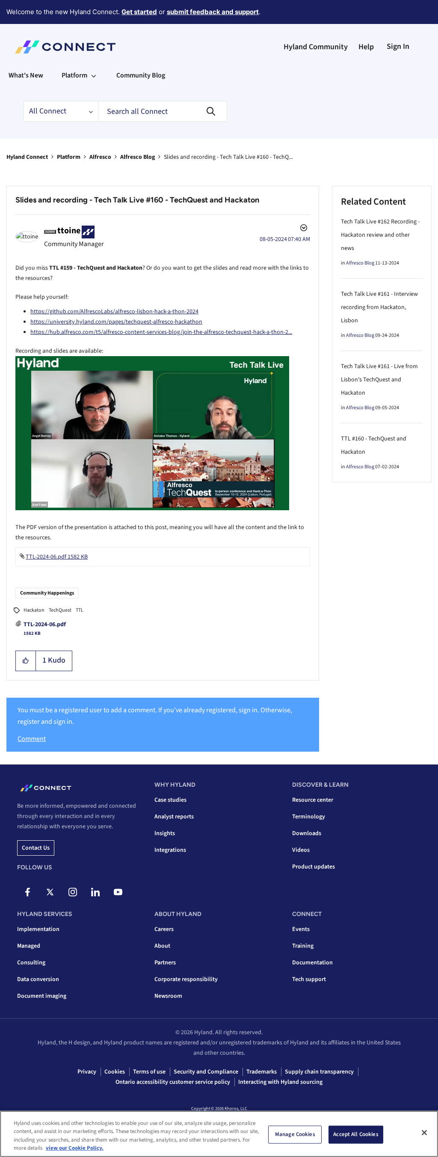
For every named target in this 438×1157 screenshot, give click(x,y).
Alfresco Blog (137, 157)
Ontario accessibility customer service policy (172, 1082)
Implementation (38, 929)
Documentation (312, 962)
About (162, 946)
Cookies (114, 1072)
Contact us (36, 848)
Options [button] (303, 229)
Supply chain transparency (319, 1072)
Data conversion (38, 979)
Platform (68, 157)
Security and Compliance (206, 1072)
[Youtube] (118, 892)
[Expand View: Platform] (93, 75)
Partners (165, 962)
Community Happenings (47, 593)
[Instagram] (72, 892)
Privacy (86, 1072)
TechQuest (60, 610)
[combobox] (162, 111)
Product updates (313, 867)
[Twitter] (50, 892)
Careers (164, 929)
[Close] (424, 1132)
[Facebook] (27, 892)
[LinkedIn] (95, 892)
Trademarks (261, 1072)
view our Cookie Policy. (75, 1148)
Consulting (31, 962)
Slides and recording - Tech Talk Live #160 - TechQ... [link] (228, 157)
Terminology (308, 816)
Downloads (306, 833)
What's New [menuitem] (26, 75)
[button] (26, 661)
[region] (219, 1134)
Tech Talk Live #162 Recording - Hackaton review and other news (380, 235)
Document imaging (41, 996)
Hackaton (34, 610)
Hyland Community (316, 47)
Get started (139, 12)
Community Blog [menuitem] (140, 75)
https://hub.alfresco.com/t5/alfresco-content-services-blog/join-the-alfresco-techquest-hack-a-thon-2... (161, 332)
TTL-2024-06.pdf (45, 624)
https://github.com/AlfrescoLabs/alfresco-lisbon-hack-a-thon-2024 (114, 311)
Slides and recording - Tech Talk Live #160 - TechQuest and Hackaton (137, 200)
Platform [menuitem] (74, 75)
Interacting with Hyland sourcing (280, 1082)
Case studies (170, 800)
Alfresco (100, 157)
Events (301, 929)
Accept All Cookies (355, 1134)
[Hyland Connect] (65, 47)
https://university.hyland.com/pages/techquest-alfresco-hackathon (116, 322)
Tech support (309, 979)
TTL (79, 610)
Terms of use (149, 1072)
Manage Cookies (295, 1134)
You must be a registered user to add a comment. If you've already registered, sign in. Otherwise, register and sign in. (155, 715)
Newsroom (168, 996)
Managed (28, 946)
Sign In (398, 46)
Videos (301, 850)
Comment (32, 739)
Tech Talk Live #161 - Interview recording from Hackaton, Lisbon (379, 307)
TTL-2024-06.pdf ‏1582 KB (57, 557)
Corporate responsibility (186, 979)
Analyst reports (174, 816)
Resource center (312, 800)
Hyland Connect (27, 157)
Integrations (170, 850)
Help (366, 47)
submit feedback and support (213, 12)
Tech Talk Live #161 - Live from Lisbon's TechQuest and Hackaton (379, 379)
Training (303, 946)
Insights (164, 833)
